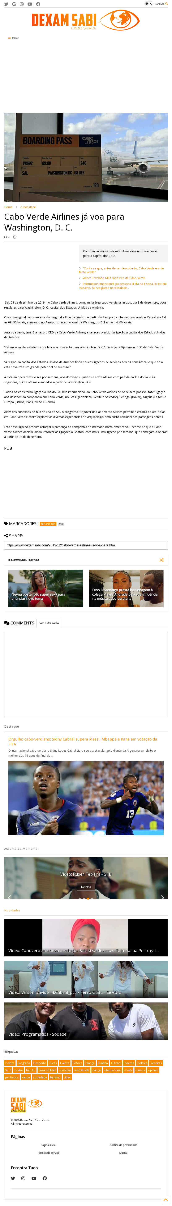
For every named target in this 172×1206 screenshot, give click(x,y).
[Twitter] (6, 4)
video (67, 1077)
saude (26, 1077)
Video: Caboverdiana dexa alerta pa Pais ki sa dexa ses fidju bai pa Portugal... (83, 950)
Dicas (53, 1063)
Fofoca (77, 1063)
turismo (55, 1077)
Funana (103, 1063)
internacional (112, 1070)
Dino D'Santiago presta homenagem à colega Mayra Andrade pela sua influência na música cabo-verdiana (125, 594)
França (90, 1063)
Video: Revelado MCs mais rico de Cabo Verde (114, 278)
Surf (8, 1070)
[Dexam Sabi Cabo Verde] (86, 28)
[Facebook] (38, 4)
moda (128, 1070)
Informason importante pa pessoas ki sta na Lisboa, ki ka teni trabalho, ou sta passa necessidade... (123, 286)
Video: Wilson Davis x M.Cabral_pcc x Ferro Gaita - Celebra (64, 992)
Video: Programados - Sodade (37, 1034)
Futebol (116, 1063)
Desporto (39, 1063)
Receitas (156, 1063)
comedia (65, 1070)
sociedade (40, 1077)
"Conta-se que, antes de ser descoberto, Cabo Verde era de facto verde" (121, 270)
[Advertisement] (59, 77)
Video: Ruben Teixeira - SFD (86, 874)
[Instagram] (22, 4)
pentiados (12, 1077)
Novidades (12, 910)
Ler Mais (86, 886)
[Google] (14, 4)
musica (140, 1070)
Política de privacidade (123, 1145)
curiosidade (28, 207)
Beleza (9, 1063)
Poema (129, 1063)
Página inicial (48, 1145)
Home (8, 207)
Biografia (24, 1063)
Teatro (18, 1070)
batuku (30, 1070)
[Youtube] (29, 4)
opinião (153, 1070)
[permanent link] (14, 237)
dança (97, 1070)
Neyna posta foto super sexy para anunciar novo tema (38, 596)
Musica (123, 1153)
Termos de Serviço (48, 1153)
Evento (64, 1063)
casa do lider (47, 1070)
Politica (142, 1063)
